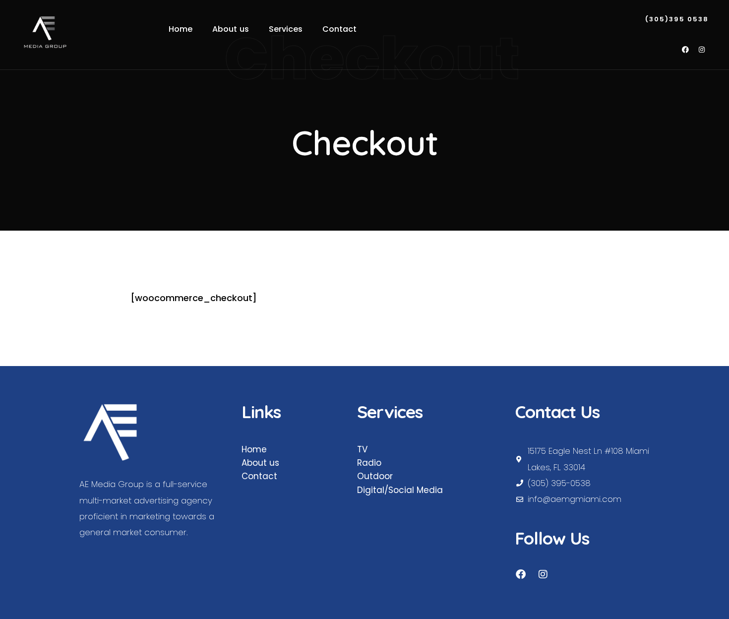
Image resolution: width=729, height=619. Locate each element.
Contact (259, 476)
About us (260, 463)
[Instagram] (702, 50)
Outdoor (375, 476)
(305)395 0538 (677, 19)
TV (362, 449)
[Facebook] (685, 50)
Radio (369, 463)
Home (254, 449)
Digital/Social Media (400, 490)
